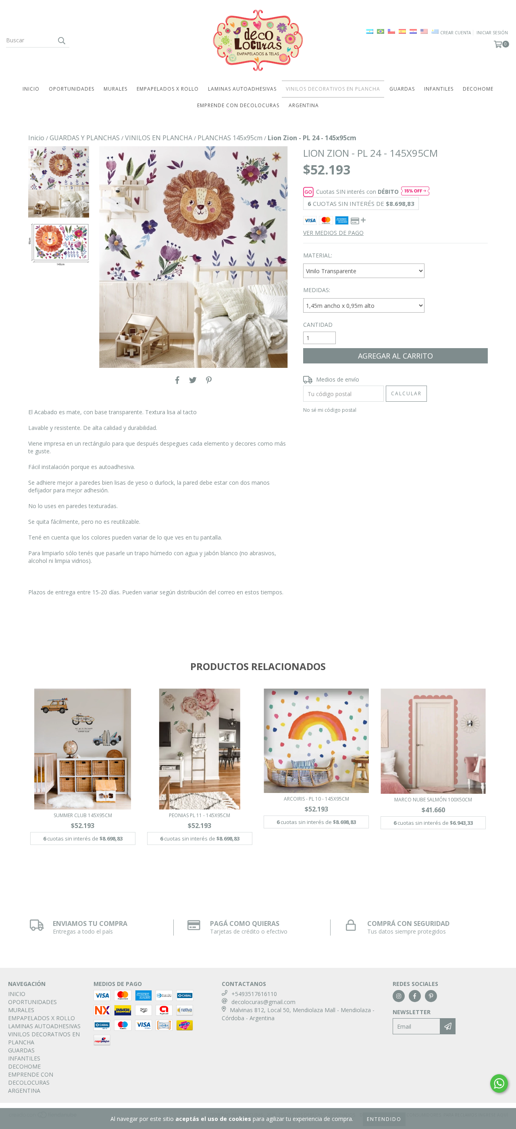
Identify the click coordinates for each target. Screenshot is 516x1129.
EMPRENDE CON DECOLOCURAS (238, 105)
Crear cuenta (455, 32)
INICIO (31, 88)
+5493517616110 (254, 994)
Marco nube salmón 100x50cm (433, 799)
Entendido (384, 1119)
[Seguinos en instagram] (399, 996)
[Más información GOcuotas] (415, 192)
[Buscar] (61, 40)
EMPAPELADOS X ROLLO (168, 88)
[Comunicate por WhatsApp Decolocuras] (499, 1083)
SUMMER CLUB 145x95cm (83, 815)
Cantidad (318, 324)
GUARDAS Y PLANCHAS (85, 138)
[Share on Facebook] (177, 380)
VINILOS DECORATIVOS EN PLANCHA (333, 88)
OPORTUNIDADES (71, 88)
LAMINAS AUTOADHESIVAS (242, 88)
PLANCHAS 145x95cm (230, 138)
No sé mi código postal (329, 410)
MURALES (115, 88)
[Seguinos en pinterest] (431, 996)
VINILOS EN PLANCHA (158, 138)
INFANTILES (439, 88)
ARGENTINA (304, 105)
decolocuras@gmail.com (263, 1002)
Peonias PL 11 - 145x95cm (199, 815)
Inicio (36, 137)
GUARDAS (402, 88)
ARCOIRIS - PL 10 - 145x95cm (316, 798)
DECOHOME (478, 88)
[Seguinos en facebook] (415, 996)
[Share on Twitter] (193, 380)
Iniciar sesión (492, 32)
